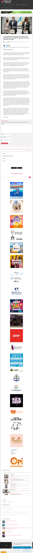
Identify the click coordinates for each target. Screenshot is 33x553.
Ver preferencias (27, 550)
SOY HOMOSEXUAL (8, 531)
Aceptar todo (22, 547)
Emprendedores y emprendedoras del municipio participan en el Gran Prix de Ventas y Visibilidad (15, 512)
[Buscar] (30, 177)
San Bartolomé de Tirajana (25, 41)
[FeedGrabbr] (16, 495)
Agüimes (16, 41)
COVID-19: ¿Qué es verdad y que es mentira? (12, 524)
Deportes (7, 7)
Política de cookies (18, 544)
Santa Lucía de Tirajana (6, 42)
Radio (5, 4)
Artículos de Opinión (23, 4)
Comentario (2, 123)
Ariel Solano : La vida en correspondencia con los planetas (14, 535)
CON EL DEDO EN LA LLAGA (16, 173)
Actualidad (12, 4)
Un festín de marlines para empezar (7, 509)
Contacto (11, 7)
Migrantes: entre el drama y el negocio (11, 520)
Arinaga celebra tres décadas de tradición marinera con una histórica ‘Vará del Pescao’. (14, 510)
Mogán (21, 41)
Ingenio (18, 41)
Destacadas (17, 4)
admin (9, 41)
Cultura (3, 7)
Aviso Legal (11, 545)
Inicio (8, 4)
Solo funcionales (17, 550)
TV (2, 4)
